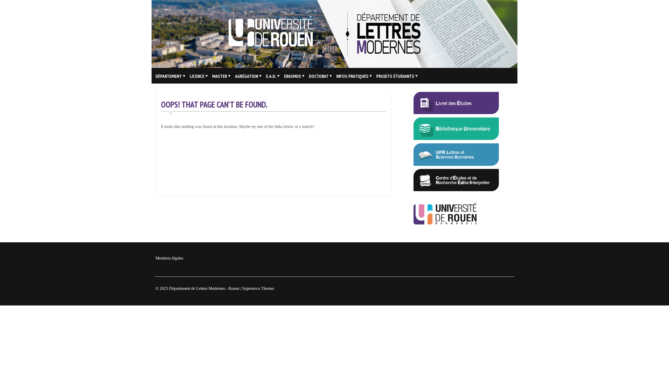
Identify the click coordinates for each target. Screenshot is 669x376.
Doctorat (318, 76)
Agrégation (246, 76)
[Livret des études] (456, 113)
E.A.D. (271, 76)
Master (219, 76)
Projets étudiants (395, 76)
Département (168, 76)
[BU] (456, 139)
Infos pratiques (352, 76)
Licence (197, 76)
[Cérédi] (456, 190)
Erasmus (292, 76)
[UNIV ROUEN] (456, 224)
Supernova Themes (258, 288)
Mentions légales (169, 258)
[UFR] (456, 164)
